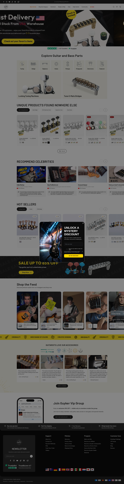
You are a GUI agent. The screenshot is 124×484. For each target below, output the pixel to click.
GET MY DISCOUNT (73, 255)
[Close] (83, 223)
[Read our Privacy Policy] (82, 251)
